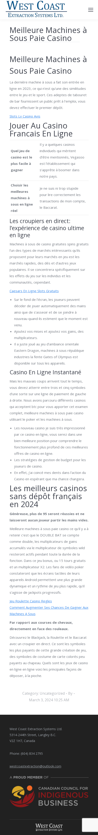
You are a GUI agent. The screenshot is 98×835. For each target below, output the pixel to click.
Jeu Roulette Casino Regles (31, 601)
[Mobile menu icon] (90, 10)
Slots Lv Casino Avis (25, 116)
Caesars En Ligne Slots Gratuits (34, 291)
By (70, 693)
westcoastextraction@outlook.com (35, 766)
